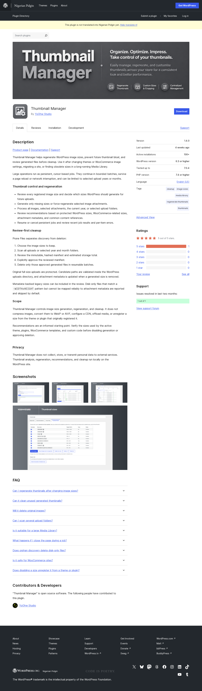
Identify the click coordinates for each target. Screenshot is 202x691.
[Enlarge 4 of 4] (123, 409)
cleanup (170, 189)
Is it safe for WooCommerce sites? (33, 560)
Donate (126, 648)
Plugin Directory (21, 16)
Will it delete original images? (29, 510)
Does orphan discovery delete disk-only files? (39, 550)
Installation (54, 127)
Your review (143, 274)
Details (20, 127)
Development (76, 127)
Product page (20, 149)
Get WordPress (187, 5)
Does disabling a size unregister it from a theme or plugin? (46, 570)
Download (181, 111)
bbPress (162, 648)
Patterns (53, 653)
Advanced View (145, 217)
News (15, 643)
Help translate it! (128, 25)
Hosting (17, 648)
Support (184, 127)
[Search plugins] (46, 35)
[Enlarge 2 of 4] (84, 386)
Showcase (54, 638)
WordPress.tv (93, 653)
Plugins (52, 648)
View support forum (147, 308)
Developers (91, 648)
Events (124, 643)
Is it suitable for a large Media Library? (35, 530)
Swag (125, 653)
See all (185, 274)
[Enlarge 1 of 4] (45, 386)
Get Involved (127, 638)
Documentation (40, 149)
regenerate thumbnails (177, 202)
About (16, 638)
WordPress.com (166, 638)
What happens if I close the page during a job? (40, 540)
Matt (160, 643)
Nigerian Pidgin (50, 671)
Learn (87, 638)
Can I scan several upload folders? (33, 520)
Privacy (16, 653)
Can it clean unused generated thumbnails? (37, 500)
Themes (53, 643)
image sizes (182, 189)
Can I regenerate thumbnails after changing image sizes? (45, 490)
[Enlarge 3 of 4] (123, 386)
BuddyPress (164, 653)
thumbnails (183, 208)
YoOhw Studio (43, 114)
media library (182, 195)
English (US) (183, 181)
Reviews (36, 127)
